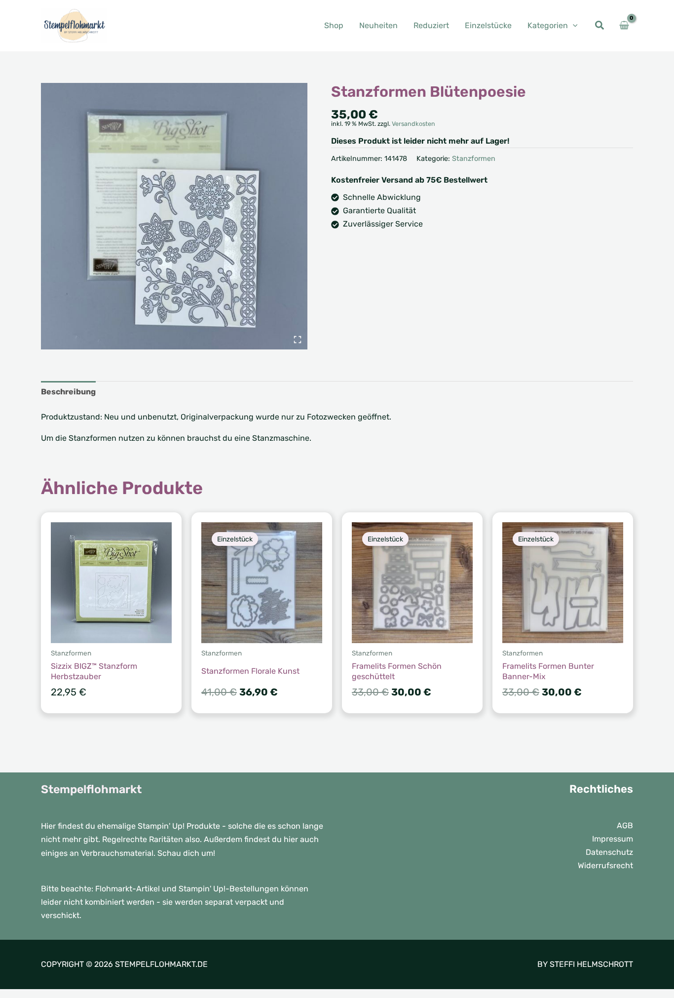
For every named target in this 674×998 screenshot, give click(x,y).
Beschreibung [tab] (68, 391)
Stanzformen (473, 158)
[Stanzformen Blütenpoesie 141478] (174, 216)
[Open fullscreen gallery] (297, 340)
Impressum (612, 839)
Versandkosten (413, 123)
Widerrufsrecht (605, 865)
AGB (625, 825)
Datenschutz (609, 852)
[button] (573, 25)
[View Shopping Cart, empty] (624, 26)
